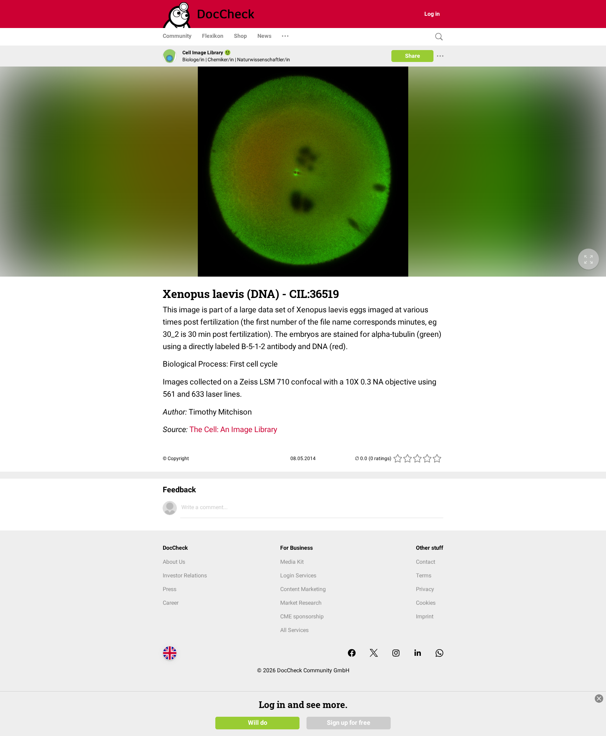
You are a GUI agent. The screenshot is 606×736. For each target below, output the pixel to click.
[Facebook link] (352, 653)
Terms (423, 575)
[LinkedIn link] (418, 653)
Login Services (298, 575)
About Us (174, 561)
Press (169, 589)
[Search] (437, 37)
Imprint (424, 616)
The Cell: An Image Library (233, 429)
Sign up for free (348, 722)
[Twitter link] (374, 653)
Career (171, 602)
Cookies (426, 602)
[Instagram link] (396, 653)
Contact (425, 561)
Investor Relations (185, 575)
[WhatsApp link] (439, 653)
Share (412, 56)
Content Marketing (303, 589)
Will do (257, 722)
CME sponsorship (302, 616)
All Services (294, 630)
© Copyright (176, 458)
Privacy (425, 589)
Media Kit (292, 561)
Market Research (301, 602)
